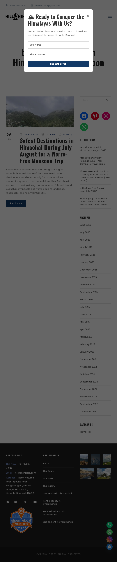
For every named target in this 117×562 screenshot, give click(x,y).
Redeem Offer (58, 63)
